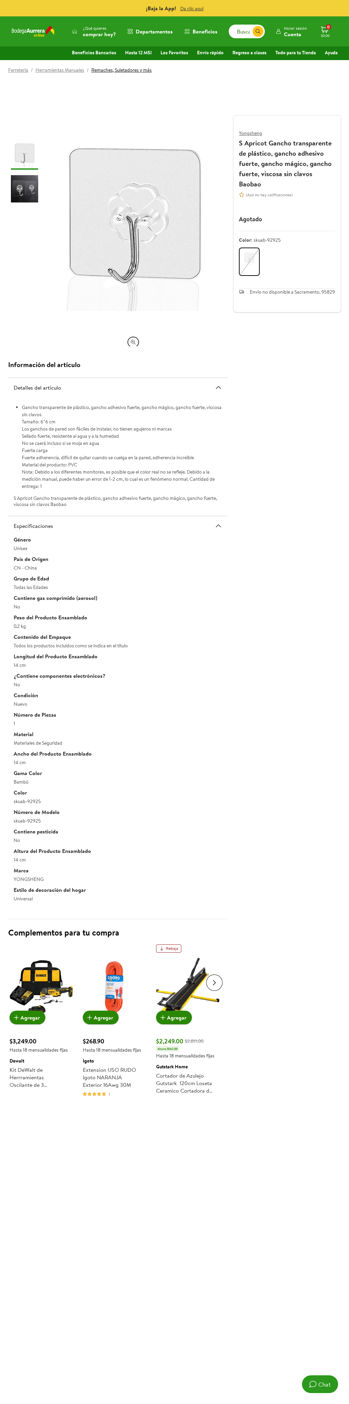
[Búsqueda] (258, 31)
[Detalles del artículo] (218, 387)
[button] (291, 31)
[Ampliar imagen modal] (133, 342)
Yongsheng (250, 133)
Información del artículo (44, 364)
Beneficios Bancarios (94, 52)
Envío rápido (210, 52)
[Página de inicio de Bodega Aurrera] (33, 31)
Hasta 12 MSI (138, 52)
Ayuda (331, 52)
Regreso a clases (249, 52)
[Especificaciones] (218, 525)
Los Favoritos (174, 52)
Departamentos (154, 31)
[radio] (249, 262)
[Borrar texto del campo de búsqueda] (247, 31)
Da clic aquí (191, 8)
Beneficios (205, 31)
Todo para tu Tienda (295, 52)
